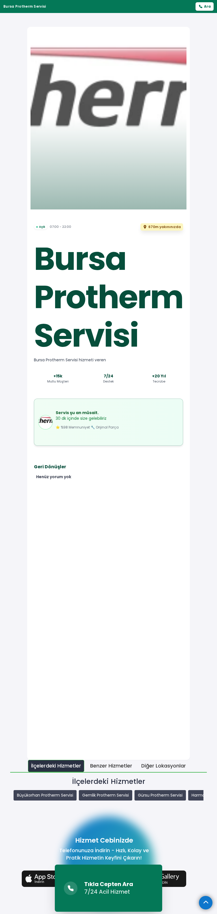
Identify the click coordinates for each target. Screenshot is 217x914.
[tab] (56, 766)
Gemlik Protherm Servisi (105, 795)
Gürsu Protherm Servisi (160, 795)
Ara (207, 6)
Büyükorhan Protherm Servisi (45, 795)
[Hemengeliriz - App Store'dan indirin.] (49, 878)
